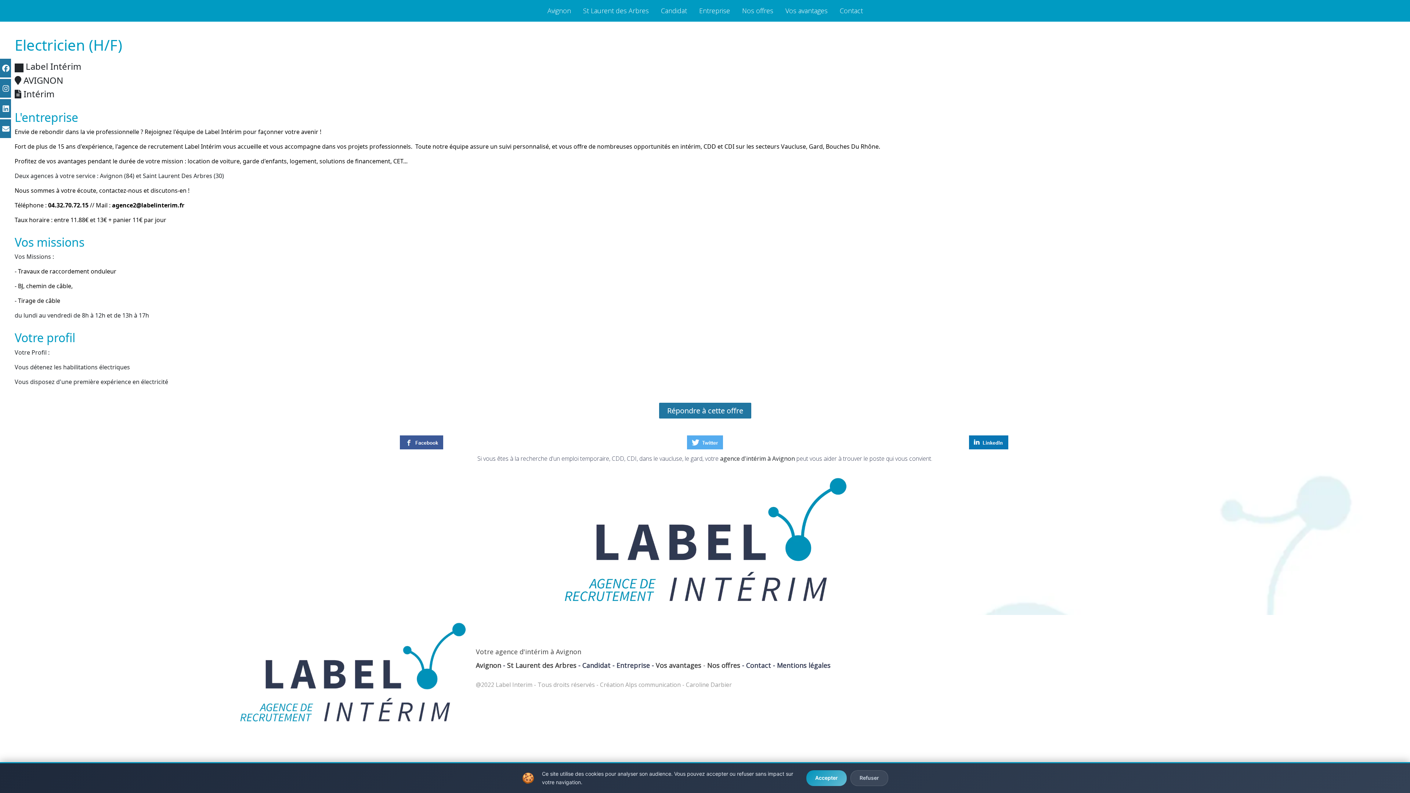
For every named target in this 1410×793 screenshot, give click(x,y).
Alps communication (653, 685)
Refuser (869, 778)
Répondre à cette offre (705, 411)
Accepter (826, 778)
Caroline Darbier (709, 685)
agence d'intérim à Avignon (757, 459)
